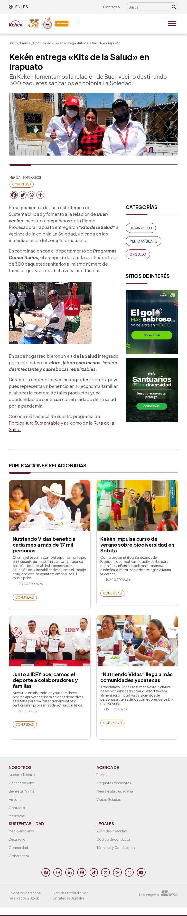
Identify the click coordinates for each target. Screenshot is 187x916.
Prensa (25, 43)
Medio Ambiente (143, 241)
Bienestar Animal (22, 791)
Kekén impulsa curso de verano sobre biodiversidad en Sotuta (137, 544)
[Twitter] (23, 195)
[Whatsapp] (31, 195)
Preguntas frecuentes (113, 783)
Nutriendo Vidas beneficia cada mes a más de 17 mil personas (44, 544)
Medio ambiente (22, 831)
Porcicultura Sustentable (34, 423)
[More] (40, 195)
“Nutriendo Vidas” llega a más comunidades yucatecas (136, 677)
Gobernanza (19, 856)
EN (17, 6)
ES (25, 6)
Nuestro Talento (22, 774)
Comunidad (42, 43)
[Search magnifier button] (174, 7)
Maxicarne (17, 816)
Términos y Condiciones (115, 847)
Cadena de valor (22, 783)
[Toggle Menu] (172, 24)
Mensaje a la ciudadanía (114, 791)
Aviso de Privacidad (111, 831)
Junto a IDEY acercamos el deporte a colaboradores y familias (45, 680)
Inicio (13, 43)
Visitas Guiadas (108, 799)
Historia (15, 799)
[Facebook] (14, 195)
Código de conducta (113, 839)
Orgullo (138, 254)
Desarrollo (141, 228)
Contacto (111, 6)
